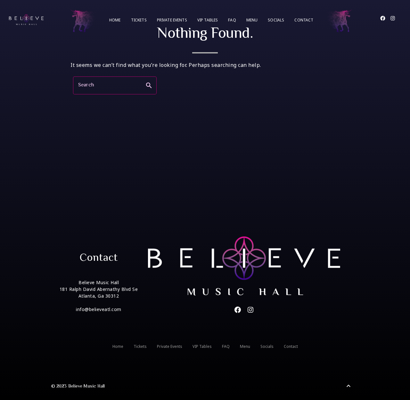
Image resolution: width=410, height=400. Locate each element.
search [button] (149, 85)
